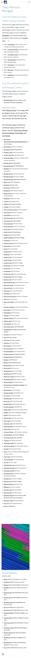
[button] (2, 2)
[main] (15, 9)
